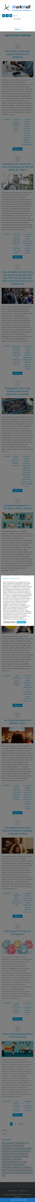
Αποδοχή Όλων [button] (21, 622)
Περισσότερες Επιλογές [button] (9, 622)
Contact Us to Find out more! (18, 1200)
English (18, 19)
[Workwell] (17, 10)
